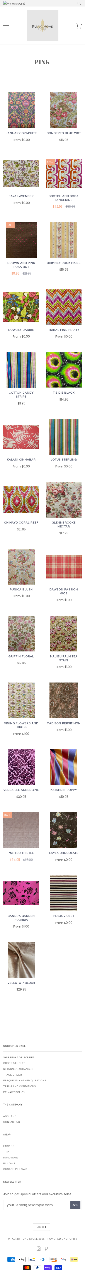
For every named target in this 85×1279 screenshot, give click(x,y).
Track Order (12, 1075)
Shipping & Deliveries (19, 1057)
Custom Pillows (15, 1169)
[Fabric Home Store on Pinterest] (46, 1249)
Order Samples (14, 1063)
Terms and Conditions (19, 1086)
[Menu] (6, 25)
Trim (6, 1152)
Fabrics (8, 1146)
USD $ (40, 1227)
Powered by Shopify (62, 1239)
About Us (10, 1116)
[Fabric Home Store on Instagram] (39, 1249)
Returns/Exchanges (18, 1069)
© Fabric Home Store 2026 (26, 1239)
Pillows (9, 1163)
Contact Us (11, 1122)
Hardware (11, 1157)
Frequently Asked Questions (24, 1080)
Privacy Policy (14, 1092)
